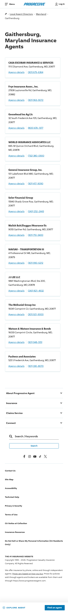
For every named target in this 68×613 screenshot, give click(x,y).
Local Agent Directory (21, 14)
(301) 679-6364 (35, 72)
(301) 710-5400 (35, 235)
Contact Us (10, 470)
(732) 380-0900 (36, 155)
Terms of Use (11, 514)
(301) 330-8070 (36, 366)
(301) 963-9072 (35, 100)
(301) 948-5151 (35, 342)
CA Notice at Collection (16, 523)
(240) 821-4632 (36, 290)
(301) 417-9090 (35, 183)
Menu (12, 4)
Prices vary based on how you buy (27, 573)
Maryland (41, 14)
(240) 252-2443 (36, 211)
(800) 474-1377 (35, 127)
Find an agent (54, 607)
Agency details (16, 72)
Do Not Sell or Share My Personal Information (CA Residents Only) (34, 543)
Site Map (9, 479)
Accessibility (11, 488)
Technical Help (12, 497)
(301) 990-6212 (35, 262)
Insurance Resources (15, 532)
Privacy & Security (13, 506)
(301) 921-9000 (36, 314)
